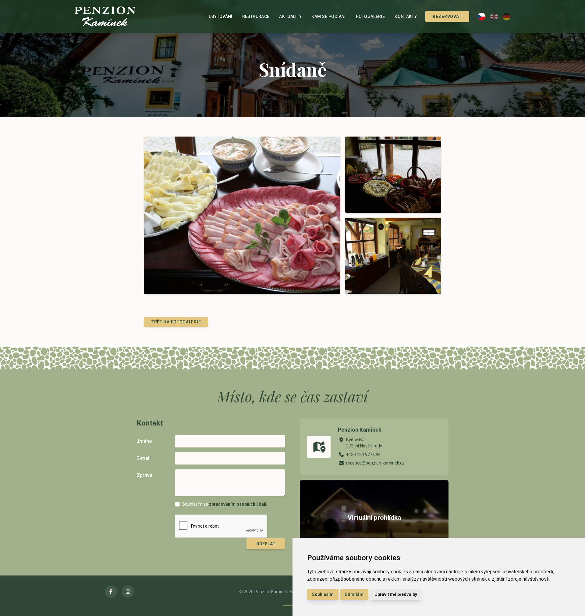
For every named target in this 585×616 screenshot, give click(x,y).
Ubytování (220, 16)
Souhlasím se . (225, 504)
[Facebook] (111, 592)
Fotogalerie (370, 16)
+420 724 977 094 (363, 454)
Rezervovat (447, 16)
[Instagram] (128, 592)
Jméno (144, 441)
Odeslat (265, 543)
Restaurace (256, 16)
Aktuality (290, 16)
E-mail (143, 458)
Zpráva (144, 475)
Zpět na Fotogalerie (176, 321)
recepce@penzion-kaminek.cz (375, 463)
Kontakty (406, 16)
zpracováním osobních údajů (238, 504)
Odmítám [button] (354, 594)
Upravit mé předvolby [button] (395, 594)
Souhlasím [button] (323, 594)
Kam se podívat (328, 16)
